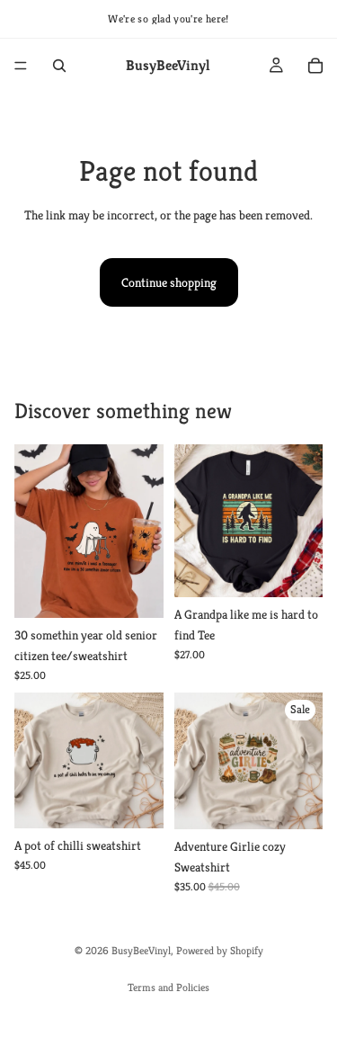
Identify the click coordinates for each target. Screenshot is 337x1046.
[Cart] (315, 65)
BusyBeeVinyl (141, 950)
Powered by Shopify (219, 950)
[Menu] (20, 65)
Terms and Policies (168, 987)
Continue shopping (169, 282)
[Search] (59, 65)
